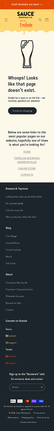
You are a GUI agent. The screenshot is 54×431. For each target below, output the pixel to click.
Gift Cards (10, 263)
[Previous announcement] (5, 4)
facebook (12, 335)
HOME (27, 151)
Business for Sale (13, 303)
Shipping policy (28, 417)
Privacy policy (39, 413)
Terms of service (43, 417)
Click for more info (14, 210)
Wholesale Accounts (15, 296)
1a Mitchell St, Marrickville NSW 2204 (24, 196)
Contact (9, 309)
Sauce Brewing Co (23, 413)
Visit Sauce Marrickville (16, 282)
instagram (12, 342)
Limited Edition (13, 243)
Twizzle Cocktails (13, 249)
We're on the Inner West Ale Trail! (21, 217)
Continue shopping (22, 110)
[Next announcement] (48, 4)
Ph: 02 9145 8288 (14, 203)
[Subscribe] (41, 387)
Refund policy (13, 417)
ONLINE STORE (27, 168)
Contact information (28, 422)
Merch (9, 256)
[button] (6, 19)
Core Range (11, 236)
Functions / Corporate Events (19, 289)
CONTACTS (27, 174)
